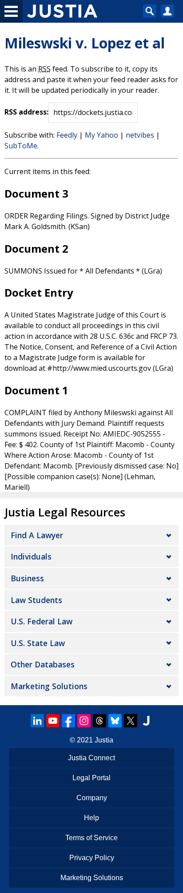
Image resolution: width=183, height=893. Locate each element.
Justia (104, 740)
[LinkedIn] (37, 720)
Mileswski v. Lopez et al (84, 42)
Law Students (36, 600)
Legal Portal (91, 778)
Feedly (66, 135)
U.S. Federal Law (41, 621)
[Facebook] (68, 720)
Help (91, 818)
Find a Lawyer (37, 535)
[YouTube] (53, 720)
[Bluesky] (115, 720)
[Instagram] (84, 720)
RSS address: (26, 112)
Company (91, 798)
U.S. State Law (38, 643)
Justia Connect (91, 758)
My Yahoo (101, 135)
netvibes (140, 135)
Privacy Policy (91, 857)
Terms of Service (91, 837)
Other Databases (43, 664)
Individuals (31, 556)
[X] (130, 720)
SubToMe (20, 146)
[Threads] (99, 720)
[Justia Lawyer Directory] (146, 720)
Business (27, 578)
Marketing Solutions (49, 686)
